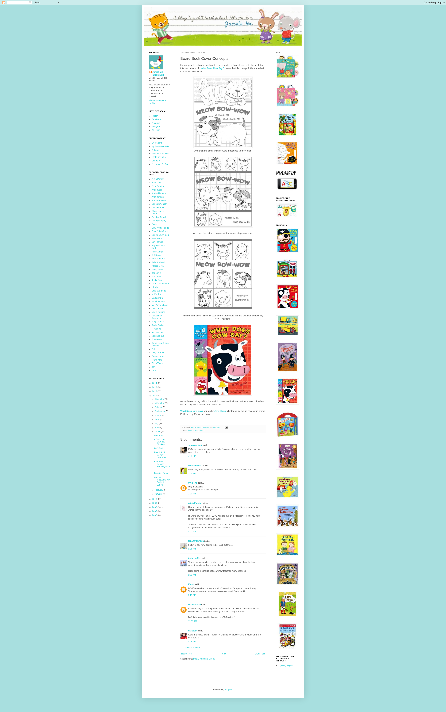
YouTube (156, 130)
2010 (154, 499)
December (160, 399)
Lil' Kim (155, 287)
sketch (202, 430)
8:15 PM (192, 595)
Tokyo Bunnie (158, 352)
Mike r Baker (157, 308)
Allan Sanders (158, 186)
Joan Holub (220, 411)
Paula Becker (158, 325)
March (158, 431)
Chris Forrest (158, 207)
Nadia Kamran (158, 312)
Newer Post (186, 654)
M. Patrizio (157, 294)
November (160, 403)
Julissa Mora (158, 266)
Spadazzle (157, 339)
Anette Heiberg (159, 193)
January (159, 494)
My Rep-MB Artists (160, 146)
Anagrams (159, 435)
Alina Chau (157, 182)
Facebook (156, 119)
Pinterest (156, 123)
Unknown (192, 483)
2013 (154, 387)
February (159, 490)
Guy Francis (157, 242)
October (159, 407)
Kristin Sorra (157, 280)
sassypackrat (195, 445)
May (157, 423)
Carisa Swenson (159, 204)
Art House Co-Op (160, 164)
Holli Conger (158, 252)
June (157, 419)
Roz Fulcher (157, 332)
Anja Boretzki (158, 197)
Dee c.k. (155, 224)
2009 (154, 503)
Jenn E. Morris (158, 258)
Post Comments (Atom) (204, 659)
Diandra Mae (194, 604)
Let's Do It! (159, 448)
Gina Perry (157, 238)
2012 (154, 391)
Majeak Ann (157, 298)
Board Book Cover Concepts (160, 455)
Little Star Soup (159, 291)
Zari (153, 367)
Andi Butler (157, 190)
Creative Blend (159, 217)
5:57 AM (192, 531)
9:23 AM (192, 575)
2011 (154, 395)
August (158, 415)
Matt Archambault (160, 305)
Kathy (191, 584)
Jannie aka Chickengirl (158, 73)
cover (196, 430)
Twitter (155, 116)
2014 (154, 383)
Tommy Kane (158, 356)
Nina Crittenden (196, 541)
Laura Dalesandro (160, 283)
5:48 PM (192, 641)
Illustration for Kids (160, 153)
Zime (154, 370)
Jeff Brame (157, 255)
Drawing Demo (161, 473)
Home (223, 654)
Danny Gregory (159, 220)
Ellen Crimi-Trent (160, 231)
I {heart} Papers (286, 665)
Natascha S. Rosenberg (157, 317)
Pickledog (156, 329)
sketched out (158, 336)
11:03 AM (192, 621)
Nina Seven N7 (195, 465)
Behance (156, 150)
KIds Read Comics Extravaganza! (162, 465)
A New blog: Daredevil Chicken (160, 442)
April (157, 427)
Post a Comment (192, 647)
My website (157, 143)
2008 (154, 507)
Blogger (228, 689)
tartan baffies (194, 558)
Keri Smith (156, 273)
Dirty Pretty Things (160, 228)
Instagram (156, 126)
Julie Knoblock (159, 262)
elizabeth (192, 631)
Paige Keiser (158, 321)
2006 (154, 515)
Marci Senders (158, 301)
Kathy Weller (158, 269)
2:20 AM (192, 494)
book (190, 430)
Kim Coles (156, 276)
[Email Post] (226, 427)
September (160, 411)
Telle (154, 349)
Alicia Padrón (194, 503)
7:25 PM (192, 456)
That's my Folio (159, 157)
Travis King (157, 360)
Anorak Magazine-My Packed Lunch (162, 481)
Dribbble (156, 161)
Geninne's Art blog (160, 235)
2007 (154, 511)
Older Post (260, 654)
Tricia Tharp (157, 363)
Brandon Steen (159, 200)
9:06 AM (192, 549)
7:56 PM (192, 473)
